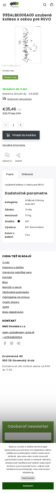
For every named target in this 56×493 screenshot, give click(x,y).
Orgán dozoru (10, 302)
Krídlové (29, 200)
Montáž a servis (12, 287)
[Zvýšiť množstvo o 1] (20, 125)
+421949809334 (12, 337)
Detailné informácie (13, 145)
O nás (5, 262)
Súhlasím (28, 485)
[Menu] (4, 5)
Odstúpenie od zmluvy (16, 297)
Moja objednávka (12, 312)
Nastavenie (28, 478)
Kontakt (7, 277)
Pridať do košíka (24, 135)
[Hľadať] (45, 4)
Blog (5, 282)
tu (33, 472)
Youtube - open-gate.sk (18, 343)
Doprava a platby (13, 267)
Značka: (8, 70)
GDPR (5, 307)
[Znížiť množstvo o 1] (5, 125)
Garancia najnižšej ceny (17, 272)
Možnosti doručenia (19, 99)
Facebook (4, 343)
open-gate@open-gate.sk (18, 332)
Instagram (11, 343)
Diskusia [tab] (27, 174)
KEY (27, 221)
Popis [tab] (10, 174)
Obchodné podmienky (15, 292)
